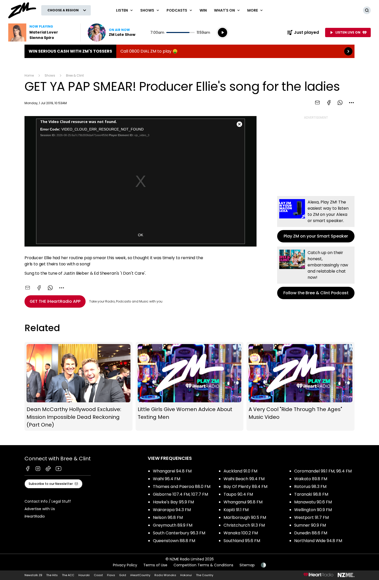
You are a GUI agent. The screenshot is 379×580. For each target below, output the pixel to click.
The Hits (52, 575)
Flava (111, 575)
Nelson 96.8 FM (168, 517)
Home (29, 75)
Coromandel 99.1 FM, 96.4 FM (323, 471)
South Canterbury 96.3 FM (179, 533)
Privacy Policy (125, 565)
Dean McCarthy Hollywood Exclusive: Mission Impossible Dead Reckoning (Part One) (78, 386)
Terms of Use (155, 565)
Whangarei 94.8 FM (172, 471)
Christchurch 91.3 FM (244, 525)
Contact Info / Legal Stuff (47, 501)
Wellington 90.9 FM (313, 510)
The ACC (68, 575)
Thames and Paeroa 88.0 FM (181, 486)
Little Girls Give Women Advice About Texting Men (190, 386)
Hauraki (84, 575)
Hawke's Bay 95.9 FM (173, 502)
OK (140, 235)
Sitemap (247, 565)
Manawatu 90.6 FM (313, 502)
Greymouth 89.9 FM (172, 525)
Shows (50, 75)
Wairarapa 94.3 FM (172, 510)
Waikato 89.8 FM (310, 479)
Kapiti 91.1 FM (236, 510)
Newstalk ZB (33, 575)
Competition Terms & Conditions (203, 565)
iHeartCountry (140, 575)
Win (203, 10)
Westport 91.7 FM (311, 517)
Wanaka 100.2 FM (241, 533)
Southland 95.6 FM (242, 541)
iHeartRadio (34, 516)
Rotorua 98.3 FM (310, 486)
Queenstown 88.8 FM (174, 541)
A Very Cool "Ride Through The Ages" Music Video (300, 386)
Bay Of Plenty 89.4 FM (245, 486)
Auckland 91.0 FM (240, 471)
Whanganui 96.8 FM (243, 502)
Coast (98, 575)
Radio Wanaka (165, 575)
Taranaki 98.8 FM (311, 494)
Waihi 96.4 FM (166, 479)
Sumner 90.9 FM (310, 525)
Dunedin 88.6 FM (310, 533)
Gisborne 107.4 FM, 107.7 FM (180, 494)
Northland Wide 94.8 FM (318, 541)
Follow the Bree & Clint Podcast (316, 273)
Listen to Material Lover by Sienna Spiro (41, 32)
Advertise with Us (39, 508)
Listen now (111, 32)
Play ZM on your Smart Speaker (316, 219)
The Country (204, 575)
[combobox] (351, 103)
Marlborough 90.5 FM (245, 517)
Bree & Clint (75, 75)
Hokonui (186, 575)
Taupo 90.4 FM (238, 494)
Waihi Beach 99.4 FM (244, 479)
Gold (122, 575)
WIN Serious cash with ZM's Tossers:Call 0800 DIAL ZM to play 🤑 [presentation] (189, 51)
